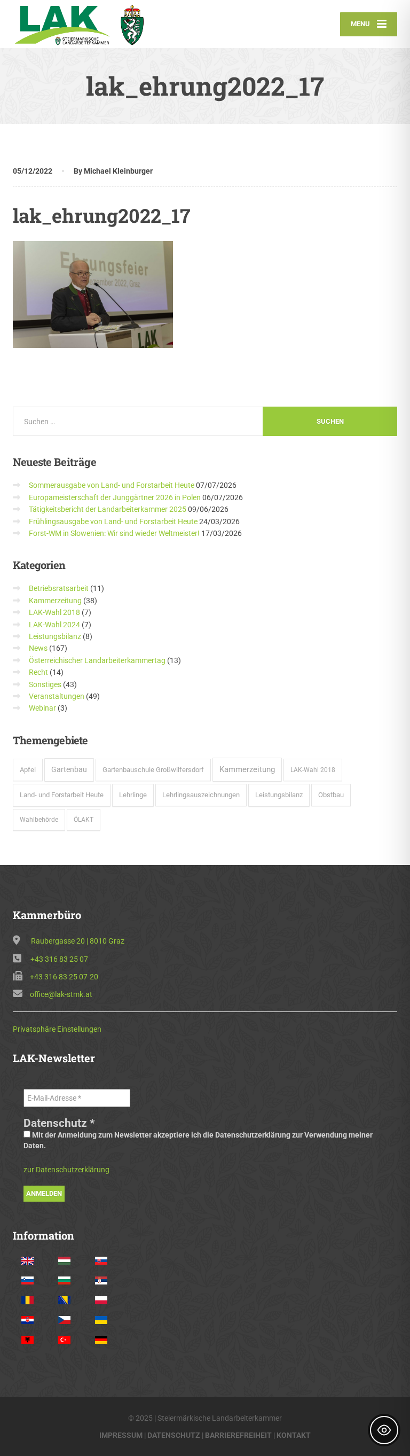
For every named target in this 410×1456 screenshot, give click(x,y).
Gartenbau (69, 769)
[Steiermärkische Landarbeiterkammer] (83, 24)
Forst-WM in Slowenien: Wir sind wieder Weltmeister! (114, 533)
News (38, 648)
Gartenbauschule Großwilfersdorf (153, 770)
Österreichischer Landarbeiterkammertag (97, 660)
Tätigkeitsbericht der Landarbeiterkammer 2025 (107, 509)
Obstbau (331, 795)
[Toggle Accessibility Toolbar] (384, 1430)
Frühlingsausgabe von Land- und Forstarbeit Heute (113, 521)
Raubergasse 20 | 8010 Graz (77, 941)
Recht (38, 672)
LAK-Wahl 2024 (54, 624)
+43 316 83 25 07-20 (64, 976)
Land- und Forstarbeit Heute (62, 795)
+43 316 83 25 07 (59, 959)
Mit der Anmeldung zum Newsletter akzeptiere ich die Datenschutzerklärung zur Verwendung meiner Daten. (198, 1140)
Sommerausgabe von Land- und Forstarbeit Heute (111, 485)
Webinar (42, 708)
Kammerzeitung (55, 600)
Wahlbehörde (39, 819)
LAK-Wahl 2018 (54, 612)
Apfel (28, 770)
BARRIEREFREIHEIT (238, 1435)
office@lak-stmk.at (61, 994)
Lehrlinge (133, 795)
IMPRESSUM (121, 1435)
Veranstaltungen (56, 696)
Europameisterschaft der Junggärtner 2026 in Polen (115, 497)
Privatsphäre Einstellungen (57, 1029)
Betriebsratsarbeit (59, 588)
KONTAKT (294, 1435)
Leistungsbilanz (55, 636)
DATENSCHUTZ (173, 1435)
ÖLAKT (83, 819)
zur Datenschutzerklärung (66, 1169)
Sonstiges (45, 684)
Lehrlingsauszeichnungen (201, 795)
